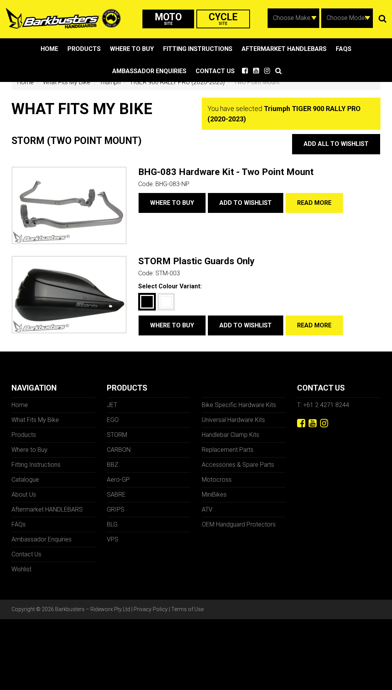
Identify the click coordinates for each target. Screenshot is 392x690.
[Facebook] (301, 423)
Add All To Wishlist (336, 143)
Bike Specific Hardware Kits (239, 405)
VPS (112, 539)
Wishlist (21, 569)
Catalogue (25, 479)
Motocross (217, 479)
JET (112, 405)
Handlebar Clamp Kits (230, 434)
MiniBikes (214, 494)
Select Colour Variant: (170, 286)
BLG (112, 524)
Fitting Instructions (197, 48)
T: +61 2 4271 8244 (323, 405)
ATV (207, 509)
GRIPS (115, 509)
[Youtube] (313, 423)
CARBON (119, 449)
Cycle (223, 18)
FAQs (343, 48)
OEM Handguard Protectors (239, 524)
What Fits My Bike (66, 82)
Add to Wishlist (245, 202)
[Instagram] (324, 423)
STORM (117, 434)
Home (49, 48)
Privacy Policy (151, 609)
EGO (113, 419)
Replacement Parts (227, 449)
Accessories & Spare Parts (238, 464)
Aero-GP (118, 479)
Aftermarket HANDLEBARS (284, 48)
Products (84, 48)
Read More (314, 202)
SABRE (116, 494)
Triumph (110, 82)
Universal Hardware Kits (233, 419)
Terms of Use (187, 609)
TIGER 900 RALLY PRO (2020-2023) (177, 82)
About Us (23, 494)
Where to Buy (132, 48)
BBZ (112, 464)
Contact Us (215, 71)
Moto (168, 18)
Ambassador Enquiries (149, 71)
